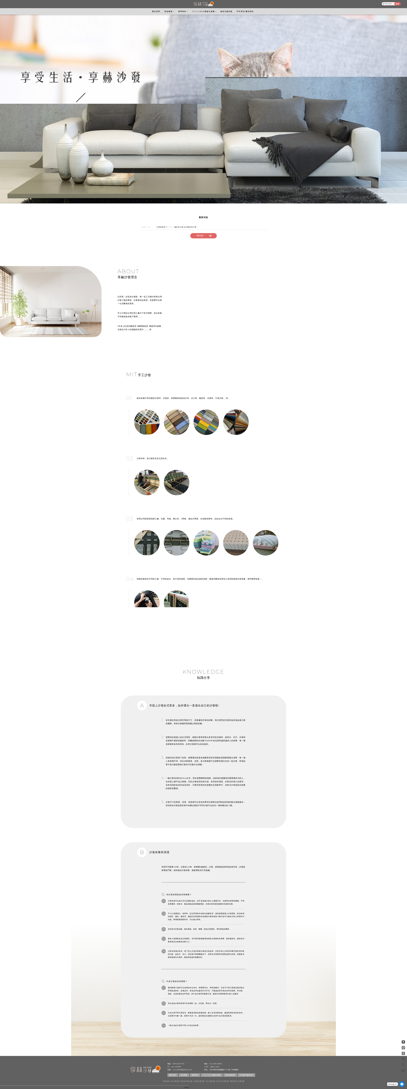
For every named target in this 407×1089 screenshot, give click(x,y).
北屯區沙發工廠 (198, 1081)
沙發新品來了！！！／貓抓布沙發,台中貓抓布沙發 (176, 227)
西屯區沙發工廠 (186, 1081)
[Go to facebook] (402, 1084)
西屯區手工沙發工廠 (237, 1081)
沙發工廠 (166, 1081)
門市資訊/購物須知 (245, 11)
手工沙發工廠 (210, 1081)
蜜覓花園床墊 (226, 11)
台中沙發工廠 (175, 1081)
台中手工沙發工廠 (222, 1081)
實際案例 (182, 11)
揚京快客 (196, 1087)
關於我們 (156, 11)
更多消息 (200, 236)
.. (211, 1087)
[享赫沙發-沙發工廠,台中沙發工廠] (203, 4)
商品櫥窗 (168, 11)
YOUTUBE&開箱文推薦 (203, 11)
